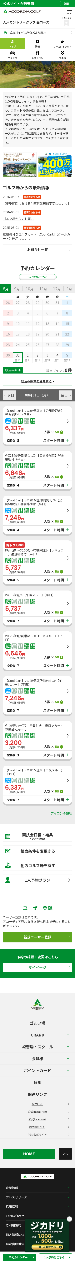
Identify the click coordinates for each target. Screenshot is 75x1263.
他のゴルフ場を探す (38, 865)
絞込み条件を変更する (36, 381)
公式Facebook (37, 1119)
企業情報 (12, 1187)
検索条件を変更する (38, 851)
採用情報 (12, 1206)
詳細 (66, 3)
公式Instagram (37, 1112)
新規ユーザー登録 (37, 936)
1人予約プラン (37, 880)
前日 (10, 394)
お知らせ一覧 (37, 249)
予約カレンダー (18, 1257)
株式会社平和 (37, 1127)
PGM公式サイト (37, 1134)
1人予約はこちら (54, 1257)
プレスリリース (16, 1197)
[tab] (5, 288)
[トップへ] (65, 1154)
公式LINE (37, 1104)
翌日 (64, 394)
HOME (29, 1154)
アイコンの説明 (61, 813)
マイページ (37, 967)
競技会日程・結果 (37, 836)
